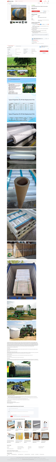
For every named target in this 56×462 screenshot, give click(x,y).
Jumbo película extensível (40, 447)
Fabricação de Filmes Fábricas (27, 454)
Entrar (48, 1)
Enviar (11, 416)
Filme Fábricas (8, 454)
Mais (7, 455)
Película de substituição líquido (20, 446)
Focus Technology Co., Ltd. (27, 459)
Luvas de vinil (8, 446)
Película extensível (29, 446)
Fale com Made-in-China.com (31, 457)
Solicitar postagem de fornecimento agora (25, 416)
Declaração (20, 457)
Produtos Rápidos (35, 457)
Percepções (38, 457)
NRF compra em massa (42, 454)
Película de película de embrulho (41, 446)
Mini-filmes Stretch (29, 447)
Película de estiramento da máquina (21, 447)
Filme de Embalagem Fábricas (14, 454)
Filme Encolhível (32, 454)
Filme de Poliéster (36, 454)
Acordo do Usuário (22, 457)
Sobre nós (17, 457)
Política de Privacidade (26, 457)
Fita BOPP (8, 447)
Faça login (33, 43)
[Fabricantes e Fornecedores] (10, 1)
